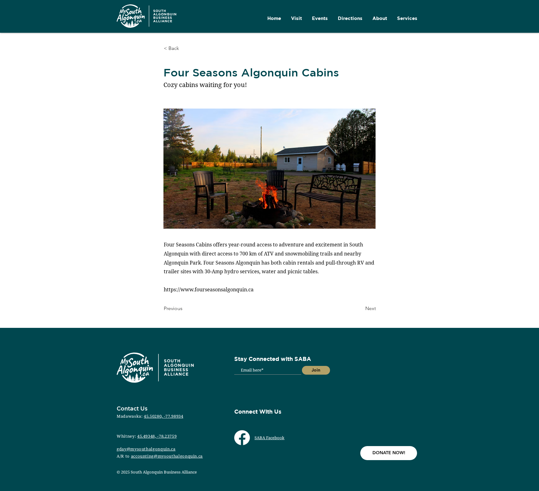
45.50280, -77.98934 (163, 416)
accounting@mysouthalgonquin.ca (167, 456)
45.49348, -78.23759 (157, 436)
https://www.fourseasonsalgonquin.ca (209, 289)
